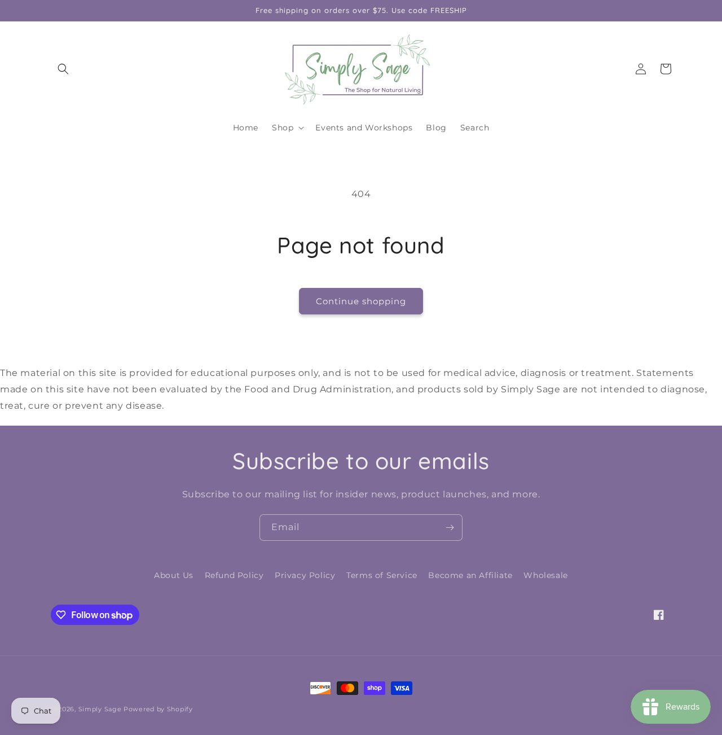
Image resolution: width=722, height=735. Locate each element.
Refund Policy (234, 575)
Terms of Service (381, 575)
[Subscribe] (449, 527)
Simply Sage (100, 709)
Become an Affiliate (470, 575)
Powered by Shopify (158, 709)
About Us (173, 575)
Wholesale (545, 575)
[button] (63, 68)
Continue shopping (361, 301)
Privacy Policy (305, 575)
